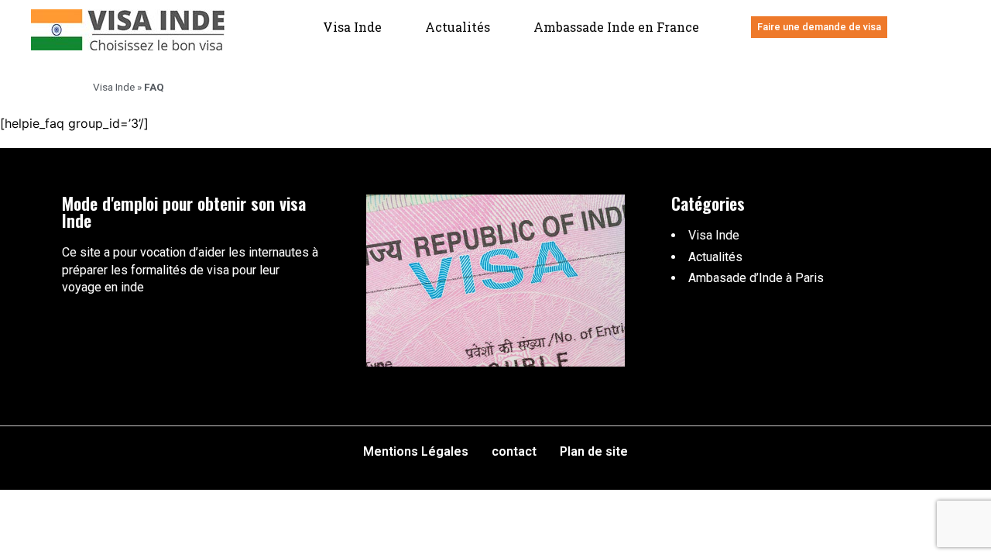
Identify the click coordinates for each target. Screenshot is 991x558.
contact (514, 451)
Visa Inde (352, 27)
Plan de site (594, 451)
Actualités (457, 27)
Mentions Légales (415, 451)
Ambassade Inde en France (616, 27)
